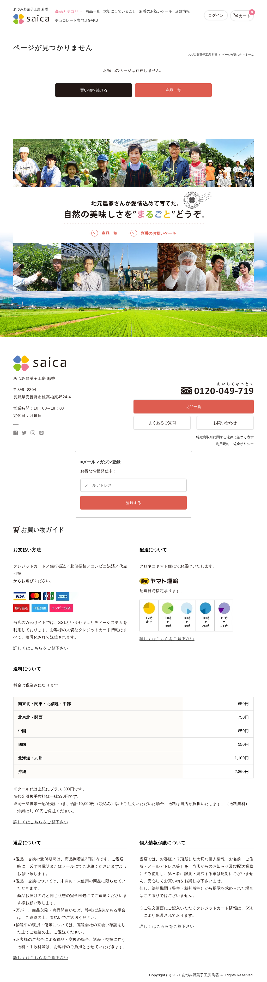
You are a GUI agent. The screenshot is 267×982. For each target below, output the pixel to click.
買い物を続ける (93, 90)
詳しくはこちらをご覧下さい (40, 648)
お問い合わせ (225, 423)
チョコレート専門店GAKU (76, 20)
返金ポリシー (243, 444)
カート (245, 14)
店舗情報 (182, 11)
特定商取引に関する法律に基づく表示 (225, 437)
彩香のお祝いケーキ (155, 11)
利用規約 (222, 444)
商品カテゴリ (66, 11)
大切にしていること (119, 11)
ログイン (216, 15)
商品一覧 (93, 11)
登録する (133, 502)
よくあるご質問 (162, 423)
